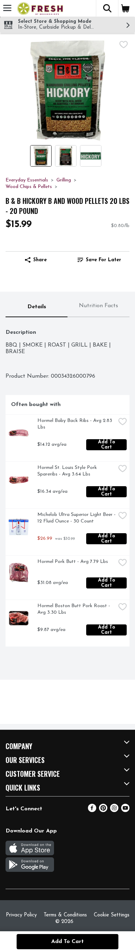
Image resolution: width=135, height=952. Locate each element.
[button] (107, 8)
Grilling (63, 180)
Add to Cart (107, 445)
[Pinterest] (103, 810)
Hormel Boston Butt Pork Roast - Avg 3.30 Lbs (74, 609)
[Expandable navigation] (7, 7)
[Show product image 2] (65, 156)
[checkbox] (123, 44)
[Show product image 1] (41, 156)
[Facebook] (92, 810)
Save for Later (103, 260)
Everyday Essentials (27, 180)
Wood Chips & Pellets (29, 186)
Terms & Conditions (65, 915)
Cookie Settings (111, 915)
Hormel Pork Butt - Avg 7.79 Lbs (72, 561)
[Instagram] (114, 810)
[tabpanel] (67, 484)
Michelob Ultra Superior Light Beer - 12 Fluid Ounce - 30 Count (76, 518)
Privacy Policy (21, 915)
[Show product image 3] (90, 156)
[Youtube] (125, 810)
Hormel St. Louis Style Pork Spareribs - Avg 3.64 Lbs (67, 471)
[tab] (37, 307)
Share (40, 260)
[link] (99, 259)
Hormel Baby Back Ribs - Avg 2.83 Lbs (75, 424)
